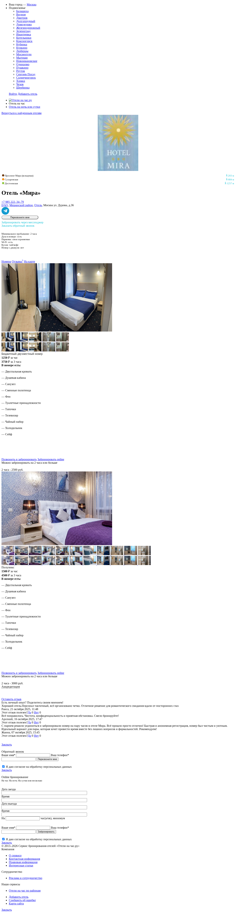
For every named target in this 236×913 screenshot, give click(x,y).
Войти (13, 93)
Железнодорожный (28, 27)
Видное (21, 14)
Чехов (20, 84)
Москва (31, 4)
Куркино (21, 47)
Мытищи (22, 57)
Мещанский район (21, 205)
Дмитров (21, 17)
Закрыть (6, 744)
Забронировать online (50, 459)
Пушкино (22, 67)
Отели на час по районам (25, 890)
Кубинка (21, 44)
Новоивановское (26, 61)
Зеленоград (23, 31)
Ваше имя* (8, 755)
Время (5, 796)
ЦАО (4, 205)
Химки (20, 81)
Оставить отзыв (11, 699)
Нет (36, 712)
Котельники (23, 37)
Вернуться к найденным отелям (21, 113)
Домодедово (24, 24)
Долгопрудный (25, 21)
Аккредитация (10, 686)
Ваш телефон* (60, 755)
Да (29, 712)
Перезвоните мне (20, 217)
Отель (38, 205)
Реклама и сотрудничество (25, 878)
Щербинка (23, 87)
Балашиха (22, 11)
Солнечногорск (26, 77)
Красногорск (24, 41)
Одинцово (22, 64)
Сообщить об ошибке (22, 900)
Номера (6, 261)
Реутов (20, 71)
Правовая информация (23, 862)
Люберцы (22, 51)
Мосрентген (24, 54)
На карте (29, 261)
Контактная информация (24, 858)
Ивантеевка (23, 34)
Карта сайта (16, 903)
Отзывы (17, 261)
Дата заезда (8, 789)
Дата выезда (9, 803)
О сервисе (15, 855)
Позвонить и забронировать (19, 459)
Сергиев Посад (25, 74)
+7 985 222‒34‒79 (12, 201)
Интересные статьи (21, 865)
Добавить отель (27, 93)
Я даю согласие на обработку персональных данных (39, 766)
